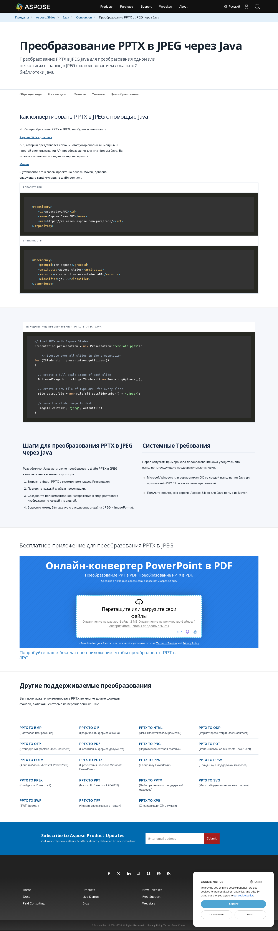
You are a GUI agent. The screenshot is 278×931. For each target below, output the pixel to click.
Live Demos (91, 896)
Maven (24, 164)
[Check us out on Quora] (149, 874)
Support (146, 6)
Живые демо (58, 94)
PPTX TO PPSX (31, 780)
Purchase (126, 6)
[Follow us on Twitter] (119, 874)
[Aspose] (33, 6)
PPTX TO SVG (209, 780)
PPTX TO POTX (91, 760)
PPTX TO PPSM (210, 760)
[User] (246, 6)
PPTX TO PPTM (150, 780)
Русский (234, 6)
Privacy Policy (154, 925)
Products (106, 6)
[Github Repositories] (159, 874)
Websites (165, 6)
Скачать (80, 94)
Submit (212, 838)
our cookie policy (243, 895)
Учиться (98, 94)
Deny (250, 914)
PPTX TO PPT (89, 780)
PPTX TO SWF (30, 800)
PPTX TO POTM (31, 760)
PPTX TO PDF (89, 744)
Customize (217, 914)
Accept (233, 904)
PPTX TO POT (209, 744)
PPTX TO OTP (30, 744)
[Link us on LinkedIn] (129, 874)
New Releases (152, 890)
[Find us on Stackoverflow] (139, 874)
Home (27, 890)
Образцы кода (31, 94)
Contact (182, 925)
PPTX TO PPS (149, 760)
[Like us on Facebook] (109, 874)
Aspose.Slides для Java (36, 137)
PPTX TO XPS (149, 800)
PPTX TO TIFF (89, 800)
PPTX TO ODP (209, 728)
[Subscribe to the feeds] (169, 874)
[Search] (257, 6)
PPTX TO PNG (150, 744)
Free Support (151, 896)
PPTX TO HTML (150, 728)
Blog (86, 903)
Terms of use (170, 925)
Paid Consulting (34, 903)
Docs (26, 896)
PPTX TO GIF (89, 728)
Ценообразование (125, 94)
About (183, 6)
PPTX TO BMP (30, 728)
